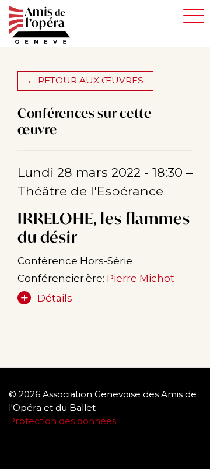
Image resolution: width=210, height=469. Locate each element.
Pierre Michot (140, 278)
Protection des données (63, 420)
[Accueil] (45, 25)
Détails (54, 298)
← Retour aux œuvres (85, 80)
